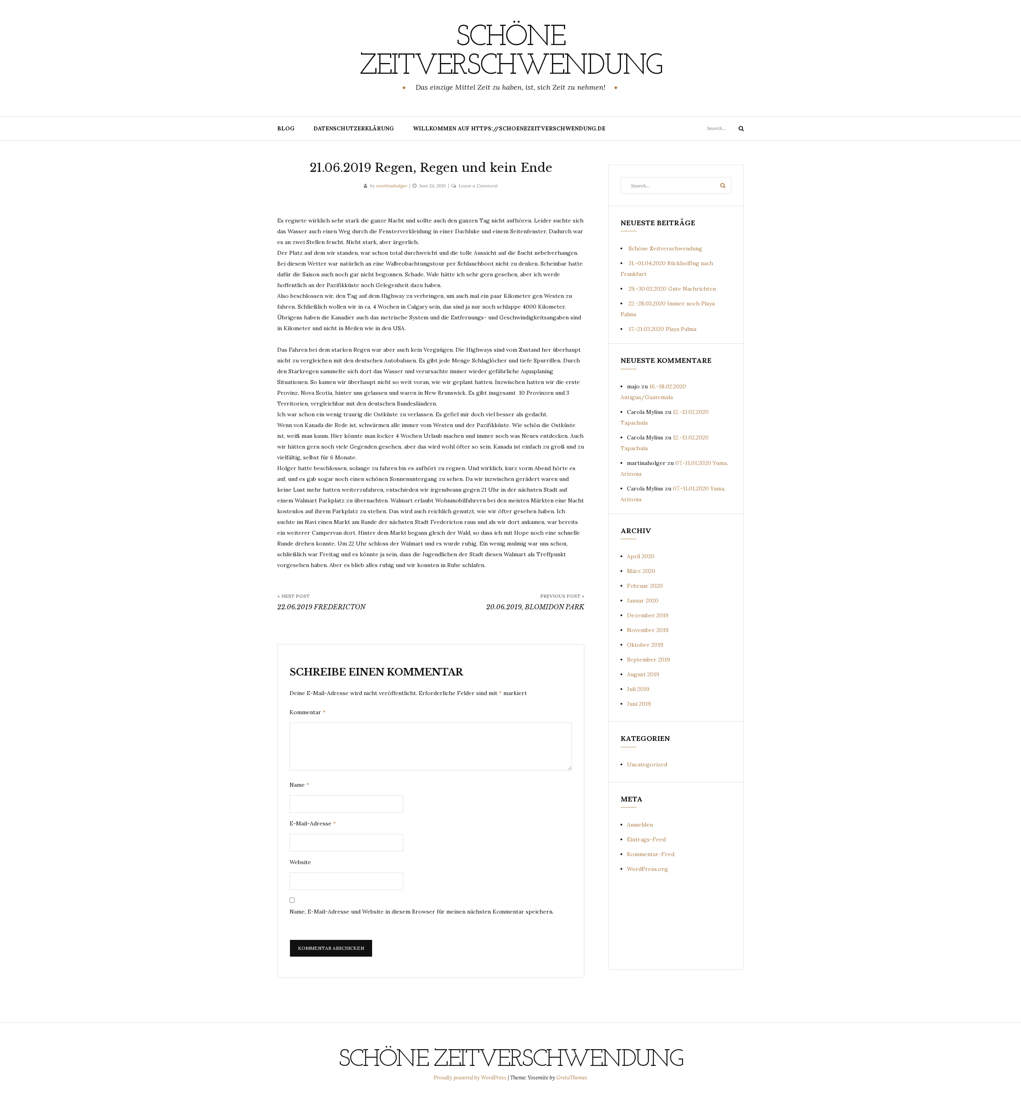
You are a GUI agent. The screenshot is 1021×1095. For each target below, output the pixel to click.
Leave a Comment (478, 186)
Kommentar (307, 712)
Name (299, 784)
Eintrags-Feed (646, 839)
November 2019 (647, 630)
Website (300, 862)
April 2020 (640, 556)
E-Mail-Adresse (313, 823)
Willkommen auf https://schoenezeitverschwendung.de (509, 128)
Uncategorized (647, 764)
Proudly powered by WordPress (471, 1077)
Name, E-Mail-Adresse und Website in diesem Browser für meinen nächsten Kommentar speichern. (422, 911)
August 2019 (643, 674)
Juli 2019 (638, 689)
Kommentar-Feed (650, 854)
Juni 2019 (639, 703)
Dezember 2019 (647, 615)
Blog (285, 128)
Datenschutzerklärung (353, 128)
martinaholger (391, 186)
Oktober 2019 (645, 644)
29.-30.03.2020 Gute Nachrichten (672, 288)
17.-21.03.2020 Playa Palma (662, 329)
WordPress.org (647, 868)
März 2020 (641, 571)
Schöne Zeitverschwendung (510, 52)
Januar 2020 (642, 600)
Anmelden (640, 824)
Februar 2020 (645, 585)
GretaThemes (571, 1077)
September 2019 (648, 659)
